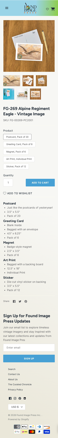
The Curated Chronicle (20, 384)
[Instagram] (15, 398)
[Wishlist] (47, 8)
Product (8, 130)
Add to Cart (40, 182)
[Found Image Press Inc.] (29, 8)
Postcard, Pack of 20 (17, 136)
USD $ (15, 406)
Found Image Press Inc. (29, 415)
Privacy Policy (15, 389)
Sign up (29, 358)
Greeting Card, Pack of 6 (19, 144)
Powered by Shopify (18, 419)
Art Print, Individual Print (19, 159)
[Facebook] (10, 398)
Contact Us (14, 374)
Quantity (8, 175)
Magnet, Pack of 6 (16, 151)
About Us (13, 379)
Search (11, 369)
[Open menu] (6, 8)
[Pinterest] (20, 398)
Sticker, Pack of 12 (16, 166)
